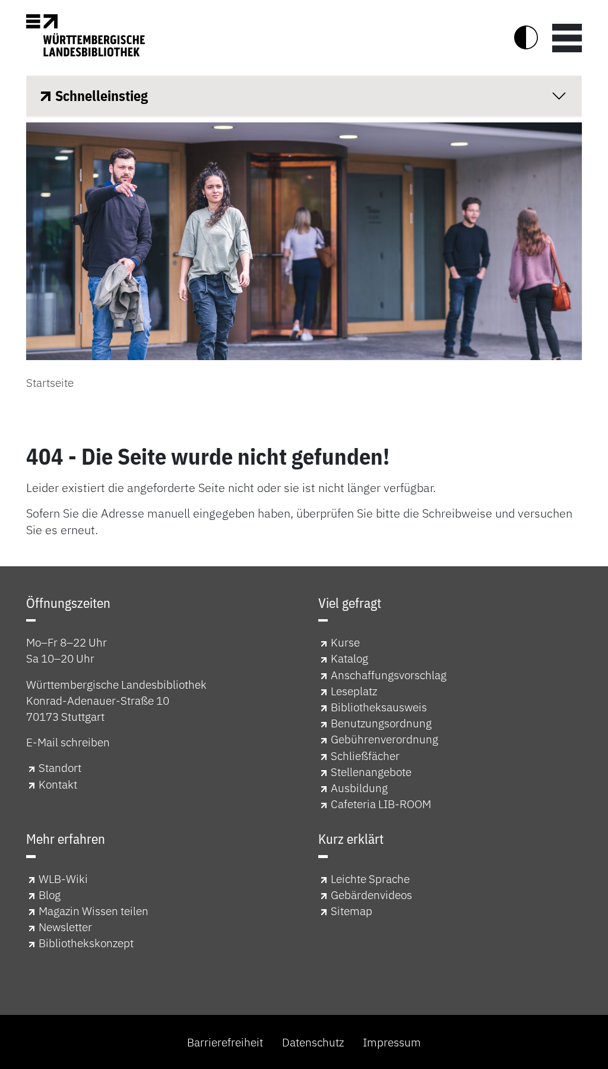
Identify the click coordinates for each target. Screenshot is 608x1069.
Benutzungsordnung (381, 722)
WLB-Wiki (63, 878)
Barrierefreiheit (225, 1042)
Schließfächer (365, 755)
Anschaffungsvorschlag (388, 674)
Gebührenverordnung (384, 738)
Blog (50, 894)
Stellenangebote (371, 771)
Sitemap (351, 910)
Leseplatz (354, 690)
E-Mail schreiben (68, 741)
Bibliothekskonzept (86, 942)
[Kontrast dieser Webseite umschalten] (526, 37)
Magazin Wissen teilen (93, 910)
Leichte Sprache (370, 878)
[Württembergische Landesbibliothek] (85, 35)
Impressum (392, 1042)
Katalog (349, 658)
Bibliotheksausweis (379, 706)
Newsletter (65, 926)
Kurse (345, 642)
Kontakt (58, 784)
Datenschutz (313, 1042)
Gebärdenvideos (371, 894)
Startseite (50, 382)
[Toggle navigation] (567, 37)
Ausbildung (359, 787)
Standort (60, 767)
